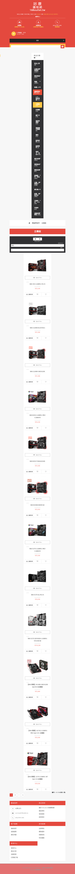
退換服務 (13, 831)
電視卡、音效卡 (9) (38, 153)
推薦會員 (41, 834)
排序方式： (61, 243)
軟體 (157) (37, 87)
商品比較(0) (37, 241)
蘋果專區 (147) (37, 76)
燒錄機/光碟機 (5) (38, 129)
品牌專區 (41, 828)
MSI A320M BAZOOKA (37, 328)
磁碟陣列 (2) (38, 146)
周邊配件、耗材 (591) (37, 177)
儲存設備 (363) (37, 159)
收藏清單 (13, 854)
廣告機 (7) (37, 189)
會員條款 (41, 814)
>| (22, 795)
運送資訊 (41, 811)
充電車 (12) (36, 208)
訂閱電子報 (14, 857)
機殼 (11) (37, 135)
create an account (51, 14)
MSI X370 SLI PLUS (37, 595)
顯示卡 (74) (38, 116)
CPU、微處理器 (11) (38, 98)
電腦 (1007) (36, 82)
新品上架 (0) (37, 64)
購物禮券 (41, 831)
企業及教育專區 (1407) (37, 70)
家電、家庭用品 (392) (37, 195)
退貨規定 (41, 817)
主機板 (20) (38, 104)
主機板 (44, 223)
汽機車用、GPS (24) (37, 202)
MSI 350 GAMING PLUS (37, 284)
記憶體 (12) (38, 110)
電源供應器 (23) (38, 122)
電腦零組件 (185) (37, 92)
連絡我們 (13, 828)
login (39, 14)
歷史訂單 (13, 851)
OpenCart (31, 867)
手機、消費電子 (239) (37, 184)
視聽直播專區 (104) (37, 214)
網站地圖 (13, 834)
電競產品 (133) (37, 165)
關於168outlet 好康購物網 (46, 807)
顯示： (62, 247)
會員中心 (13, 848)
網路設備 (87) (37, 170)
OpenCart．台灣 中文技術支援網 (44, 867)
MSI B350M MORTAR (37, 505)
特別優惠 (41, 838)
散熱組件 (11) (38, 141)
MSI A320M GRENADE (37, 371)
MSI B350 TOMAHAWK (37, 461)
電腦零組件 (36, 223)
